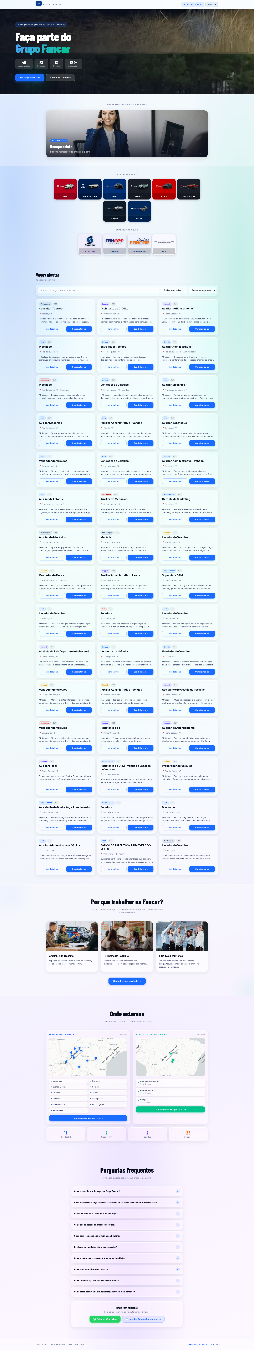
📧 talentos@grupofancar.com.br (143, 1319)
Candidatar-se (79, 329)
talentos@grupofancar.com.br (201, 1344)
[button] (74, 1049)
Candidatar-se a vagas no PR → (88, 1118)
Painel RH (212, 4)
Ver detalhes (52, 329)
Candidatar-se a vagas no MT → (170, 1109)
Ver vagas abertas (29, 77)
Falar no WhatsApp (107, 1319)
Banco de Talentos (193, 4)
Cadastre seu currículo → (127, 981)
